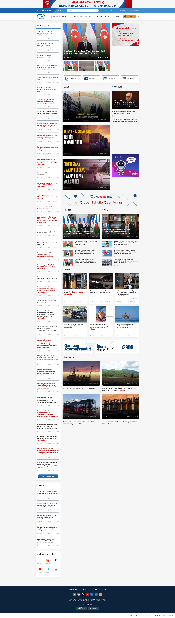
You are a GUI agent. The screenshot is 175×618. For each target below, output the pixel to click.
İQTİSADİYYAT (109, 17)
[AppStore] (93, 608)
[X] (40, 11)
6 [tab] (107, 57)
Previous (65, 41)
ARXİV (95, 589)
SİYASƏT (92, 17)
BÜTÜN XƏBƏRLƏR (80, 17)
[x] (83, 594)
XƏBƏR (99, 17)
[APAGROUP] (87, 604)
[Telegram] (45, 11)
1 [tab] (98, 57)
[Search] (96, 11)
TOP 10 (104, 589)
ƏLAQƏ (85, 589)
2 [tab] (100, 57)
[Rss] (50, 11)
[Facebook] (74, 594)
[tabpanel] (86, 41)
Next (107, 41)
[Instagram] (38, 11)
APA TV (119, 17)
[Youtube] (43, 11)
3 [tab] (102, 57)
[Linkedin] (47, 11)
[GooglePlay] (81, 608)
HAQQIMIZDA (73, 589)
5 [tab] (105, 57)
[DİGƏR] (137, 16)
